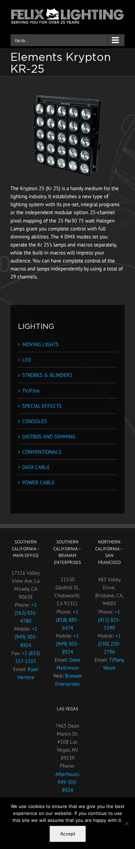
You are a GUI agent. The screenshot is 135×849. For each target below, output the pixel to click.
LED (26, 359)
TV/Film (30, 390)
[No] (126, 823)
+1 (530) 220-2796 (109, 643)
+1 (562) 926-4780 (26, 612)
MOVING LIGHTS (40, 344)
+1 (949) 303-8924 (26, 636)
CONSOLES (34, 421)
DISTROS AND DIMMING (48, 436)
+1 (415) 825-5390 (109, 619)
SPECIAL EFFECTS (42, 406)
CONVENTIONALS (41, 451)
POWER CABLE (38, 482)
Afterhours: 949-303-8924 (67, 782)
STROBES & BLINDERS (47, 375)
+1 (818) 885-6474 (67, 619)
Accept (67, 833)
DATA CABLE (36, 467)
